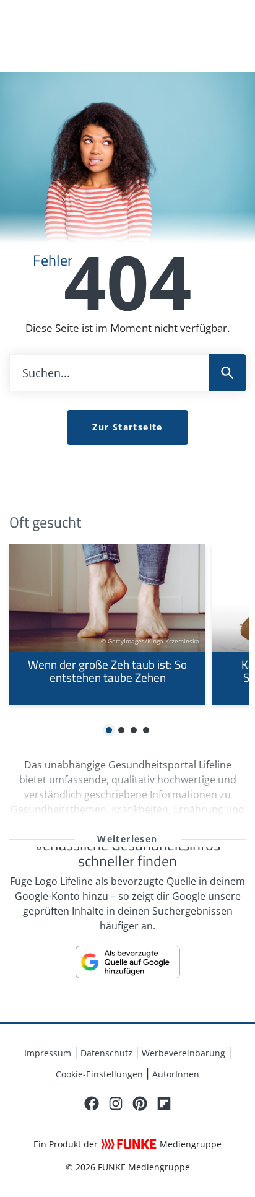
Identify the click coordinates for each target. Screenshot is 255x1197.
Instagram (115, 1103)
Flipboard (164, 1103)
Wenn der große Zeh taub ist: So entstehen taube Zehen (107, 625)
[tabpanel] (107, 625)
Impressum (47, 1053)
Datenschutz (106, 1053)
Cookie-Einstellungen (99, 1074)
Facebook (91, 1103)
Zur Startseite (127, 427)
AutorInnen (175, 1074)
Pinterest (139, 1103)
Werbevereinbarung (183, 1053)
